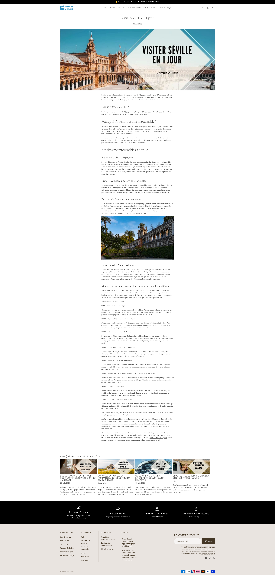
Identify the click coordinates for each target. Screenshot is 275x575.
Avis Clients (85, 557)
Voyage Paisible (69, 571)
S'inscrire (208, 541)
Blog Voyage (85, 560)
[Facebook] (206, 558)
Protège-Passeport (66, 552)
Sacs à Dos (64, 544)
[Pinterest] (213, 558)
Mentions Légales (107, 549)
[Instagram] (210, 558)
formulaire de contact (209, 554)
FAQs (83, 537)
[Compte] (207, 7)
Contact (83, 553)
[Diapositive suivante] (212, 477)
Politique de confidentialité (208, 549)
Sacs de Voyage (65, 537)
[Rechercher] (203, 7)
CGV (193, 549)
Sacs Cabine (64, 541)
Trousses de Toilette (67, 548)
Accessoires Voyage (67, 555)
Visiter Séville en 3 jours (158, 438)
